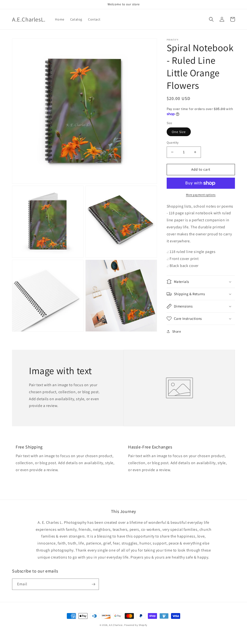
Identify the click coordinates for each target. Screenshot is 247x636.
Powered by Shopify (135, 625)
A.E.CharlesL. (116, 625)
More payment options (201, 194)
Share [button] (176, 331)
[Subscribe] (93, 584)
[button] (211, 19)
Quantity (173, 142)
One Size (179, 132)
